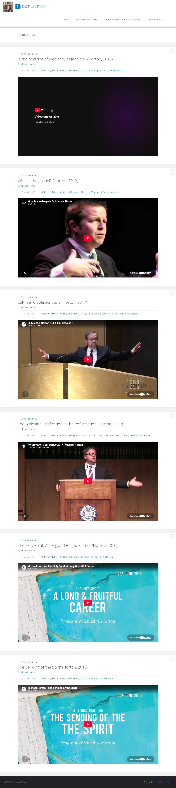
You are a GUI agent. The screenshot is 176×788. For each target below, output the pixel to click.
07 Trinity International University (136, 435)
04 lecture (85, 70)
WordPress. (167, 782)
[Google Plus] (166, 6)
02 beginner (74, 70)
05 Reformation (118, 313)
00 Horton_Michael (49, 70)
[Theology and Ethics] (8, 6)
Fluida (157, 782)
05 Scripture (96, 70)
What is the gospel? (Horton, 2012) (48, 180)
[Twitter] (162, 6)
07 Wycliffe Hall (107, 556)
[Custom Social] (170, 6)
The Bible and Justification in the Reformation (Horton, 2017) (70, 423)
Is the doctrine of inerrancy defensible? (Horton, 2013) (65, 59)
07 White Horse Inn (110, 192)
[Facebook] (158, 6)
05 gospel (95, 192)
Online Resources (28, 53)
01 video (63, 70)
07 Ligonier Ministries (113, 70)
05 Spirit (94, 556)
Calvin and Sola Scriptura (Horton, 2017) (52, 302)
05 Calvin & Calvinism (100, 313)
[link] (169, 19)
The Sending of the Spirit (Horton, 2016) (53, 667)
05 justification (97, 435)
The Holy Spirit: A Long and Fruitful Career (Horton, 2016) (67, 545)
